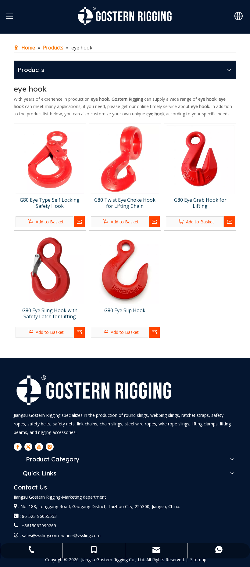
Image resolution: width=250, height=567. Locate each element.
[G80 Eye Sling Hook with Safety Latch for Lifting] (50, 269)
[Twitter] (28, 447)
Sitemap (198, 559)
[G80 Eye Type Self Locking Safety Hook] (50, 159)
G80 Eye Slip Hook (124, 310)
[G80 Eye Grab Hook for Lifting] (200, 159)
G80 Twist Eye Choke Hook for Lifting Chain (124, 203)
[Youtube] (39, 447)
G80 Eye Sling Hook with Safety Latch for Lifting (49, 313)
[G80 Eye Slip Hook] (125, 269)
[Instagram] (50, 447)
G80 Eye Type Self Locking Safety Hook (50, 203)
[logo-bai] (94, 390)
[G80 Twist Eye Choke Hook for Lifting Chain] (125, 159)
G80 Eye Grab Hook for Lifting (200, 203)
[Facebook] (18, 447)
